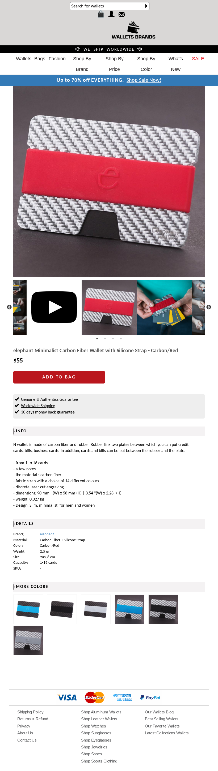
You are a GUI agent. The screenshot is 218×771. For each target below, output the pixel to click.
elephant (47, 534)
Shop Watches (93, 726)
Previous (9, 307)
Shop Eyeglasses (96, 740)
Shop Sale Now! (144, 80)
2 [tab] (105, 338)
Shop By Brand (82, 64)
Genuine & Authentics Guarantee (49, 400)
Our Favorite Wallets (162, 726)
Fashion (57, 58)
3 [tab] (113, 338)
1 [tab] (97, 338)
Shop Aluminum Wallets (101, 712)
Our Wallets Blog (159, 712)
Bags (39, 58)
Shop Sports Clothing (99, 761)
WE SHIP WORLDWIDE (109, 50)
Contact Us (27, 740)
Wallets (23, 58)
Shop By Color (146, 64)
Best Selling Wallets (161, 719)
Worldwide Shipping (38, 406)
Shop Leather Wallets (99, 719)
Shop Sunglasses (96, 733)
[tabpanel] (109, 307)
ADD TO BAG (59, 377)
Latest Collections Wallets (166, 733)
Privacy (23, 726)
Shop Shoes (91, 754)
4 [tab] (121, 338)
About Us (25, 733)
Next (208, 307)
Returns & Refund (32, 719)
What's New (176, 64)
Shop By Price (115, 64)
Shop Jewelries (94, 747)
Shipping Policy (30, 712)
